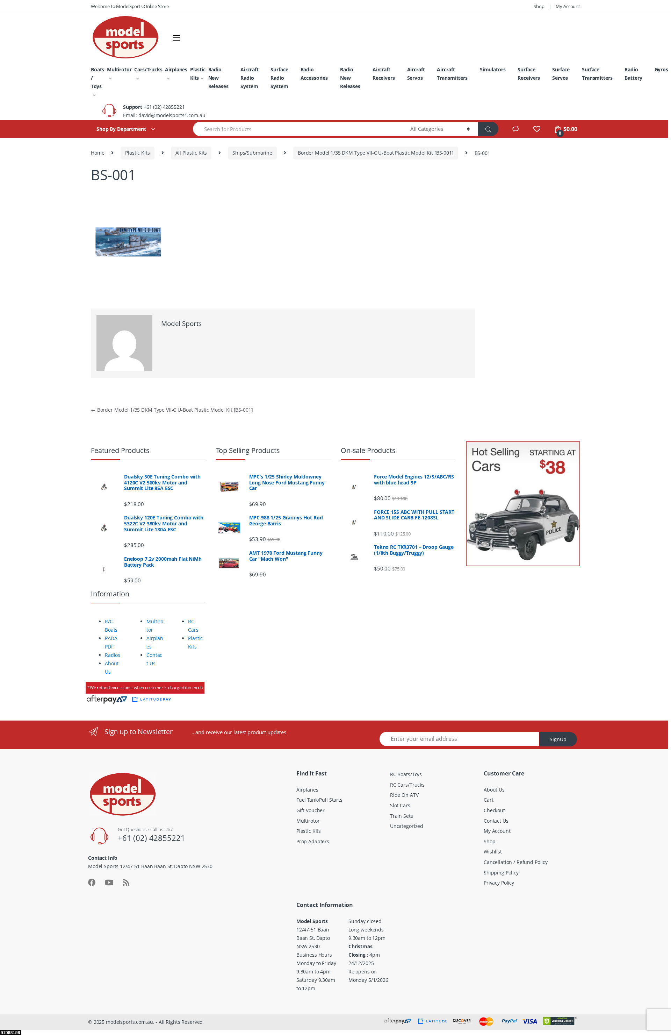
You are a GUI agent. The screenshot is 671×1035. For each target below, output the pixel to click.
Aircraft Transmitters (452, 73)
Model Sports (181, 323)
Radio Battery (633, 73)
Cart (488, 799)
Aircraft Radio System (249, 78)
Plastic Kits (197, 73)
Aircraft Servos (416, 73)
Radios (112, 655)
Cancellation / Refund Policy (516, 862)
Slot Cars (400, 805)
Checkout (494, 810)
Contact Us (496, 820)
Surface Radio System (279, 78)
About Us (494, 789)
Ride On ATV (404, 795)
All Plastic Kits (191, 152)
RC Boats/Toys (406, 774)
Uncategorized (406, 826)
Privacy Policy (499, 882)
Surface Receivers (529, 73)
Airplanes (176, 69)
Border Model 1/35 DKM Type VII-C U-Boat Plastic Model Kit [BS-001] (376, 152)
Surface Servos (561, 73)
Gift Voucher (310, 810)
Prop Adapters (312, 841)
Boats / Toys (97, 78)
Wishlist (493, 851)
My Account (568, 6)
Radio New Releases (218, 78)
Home (97, 152)
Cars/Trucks (148, 69)
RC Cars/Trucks (407, 784)
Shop (539, 6)
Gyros (661, 69)
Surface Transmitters (597, 73)
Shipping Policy (501, 872)
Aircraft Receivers (384, 73)
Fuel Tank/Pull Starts (319, 799)
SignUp (558, 739)
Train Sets (401, 816)
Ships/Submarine (252, 152)
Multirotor (119, 69)
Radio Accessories (314, 73)
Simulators (493, 69)
